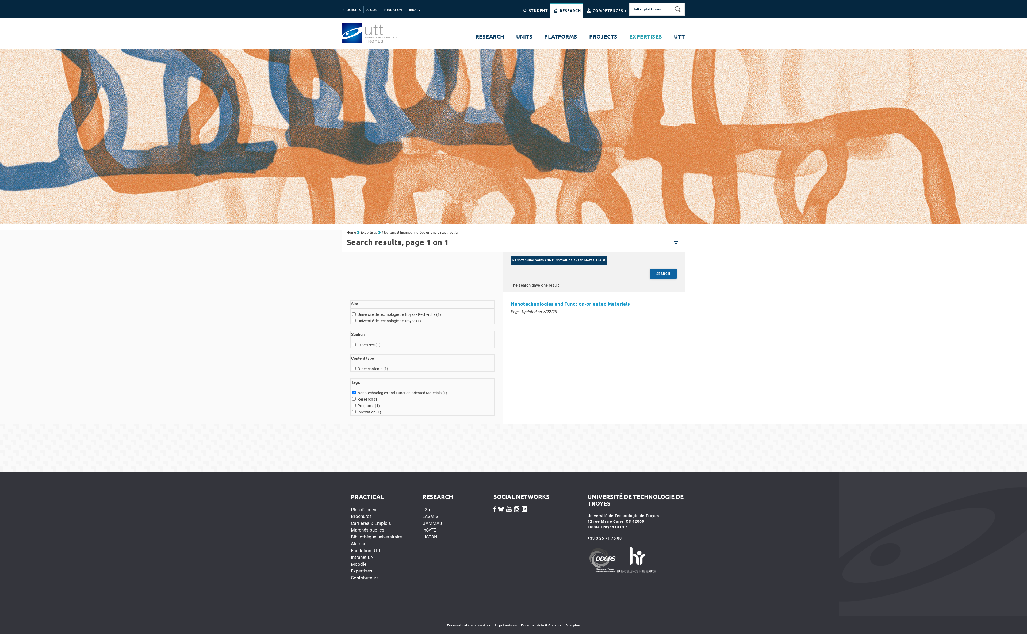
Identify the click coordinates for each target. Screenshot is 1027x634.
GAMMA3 (432, 523)
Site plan (573, 625)
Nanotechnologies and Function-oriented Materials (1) (402, 393)
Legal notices (506, 625)
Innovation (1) (369, 412)
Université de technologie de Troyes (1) (389, 321)
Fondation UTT (366, 550)
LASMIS (430, 516)
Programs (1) (369, 406)
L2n (426, 509)
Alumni (358, 543)
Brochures (361, 516)
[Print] (676, 242)
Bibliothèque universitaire (376, 537)
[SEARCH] (678, 9)
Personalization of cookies (468, 625)
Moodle (358, 564)
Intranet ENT (363, 557)
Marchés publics (367, 530)
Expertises (361, 571)
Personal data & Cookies (541, 625)
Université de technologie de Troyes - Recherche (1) (399, 314)
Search (663, 274)
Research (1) (368, 399)
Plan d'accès (363, 509)
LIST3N (429, 537)
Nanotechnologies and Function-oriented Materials (570, 304)
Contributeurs (365, 577)
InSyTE (429, 530)
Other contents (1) (373, 369)
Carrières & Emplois (371, 523)
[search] (650, 9)
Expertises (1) (369, 345)
